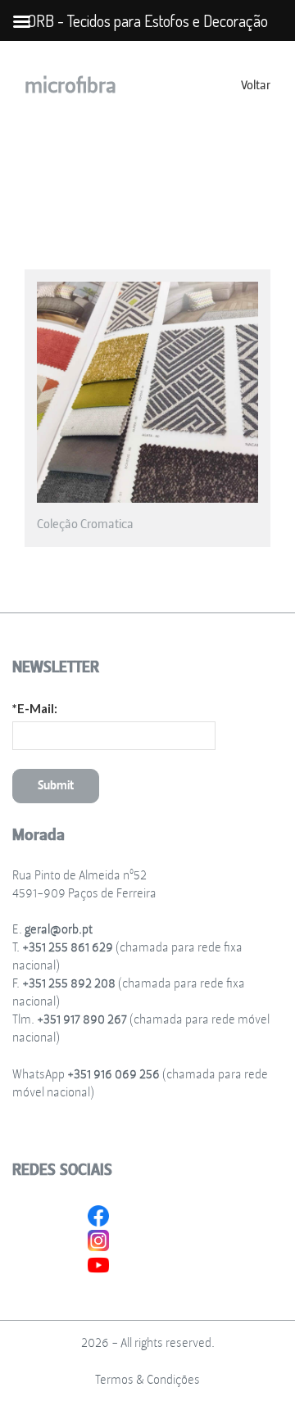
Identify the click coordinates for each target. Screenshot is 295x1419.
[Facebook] (98, 1213)
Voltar (255, 85)
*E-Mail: (34, 708)
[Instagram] (98, 1238)
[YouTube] (98, 1262)
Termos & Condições (147, 1380)
